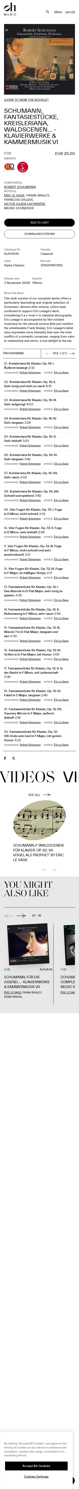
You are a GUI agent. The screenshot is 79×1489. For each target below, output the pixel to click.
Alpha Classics (14, 265)
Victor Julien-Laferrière (24, 204)
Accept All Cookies (36, 1466)
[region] (36, 1460)
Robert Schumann (20, 187)
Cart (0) (70, 12)
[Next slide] (21, 915)
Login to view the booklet (26, 99)
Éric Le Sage (14, 195)
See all (34, 795)
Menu (58, 12)
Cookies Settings (36, 1476)
